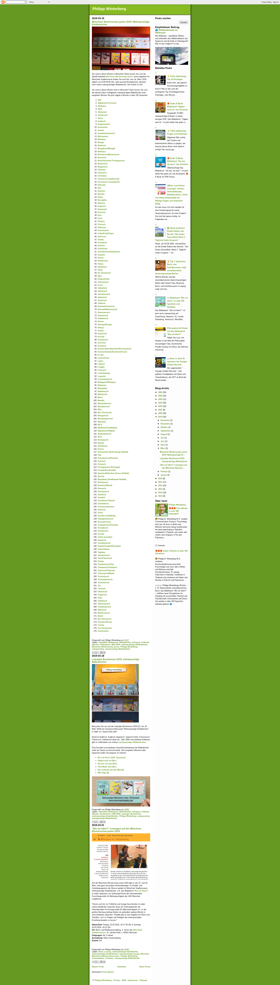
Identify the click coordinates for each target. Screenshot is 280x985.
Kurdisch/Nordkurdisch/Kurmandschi (114, 349)
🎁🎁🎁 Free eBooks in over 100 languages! (178, 511)
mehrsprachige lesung (129, 954)
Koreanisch (103, 340)
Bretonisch (102, 164)
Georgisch (102, 242)
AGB (124, 980)
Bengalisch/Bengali (106, 148)
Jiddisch (101, 303)
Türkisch (102, 588)
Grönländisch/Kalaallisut (109, 252)
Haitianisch (103, 261)
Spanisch (102, 540)
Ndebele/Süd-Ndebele (107, 428)
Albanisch (102, 112)
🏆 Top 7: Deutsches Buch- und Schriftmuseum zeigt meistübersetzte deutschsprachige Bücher (170, 267)
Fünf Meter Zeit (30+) (107, 767)
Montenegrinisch (105, 419)
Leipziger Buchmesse (131, 814)
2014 (160, 492)
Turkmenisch (103, 582)
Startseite (121, 967)
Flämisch (102, 227)
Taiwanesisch (104, 555)
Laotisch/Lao (103, 358)
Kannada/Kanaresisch (107, 309)
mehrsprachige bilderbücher (125, 952)
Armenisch (102, 127)
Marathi (101, 400)
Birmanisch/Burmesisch (108, 154)
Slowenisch (103, 531)
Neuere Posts (98, 967)
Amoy (100, 118)
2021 (160, 410)
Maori (100, 397)
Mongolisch (103, 415)
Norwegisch (103, 440)
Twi (99, 586)
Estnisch (102, 212)
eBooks (95, 644)
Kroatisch (102, 346)
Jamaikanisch (104, 294)
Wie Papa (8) (103, 773)
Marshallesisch (104, 403)
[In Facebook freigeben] (101, 652)
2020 (160, 413)
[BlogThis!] (95, 652)
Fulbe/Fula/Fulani (106, 233)
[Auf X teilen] (98, 652)
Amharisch (102, 115)
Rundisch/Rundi (105, 485)
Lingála (101, 367)
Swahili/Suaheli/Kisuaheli (109, 546)
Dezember (165, 420)
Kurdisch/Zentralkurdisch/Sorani (112, 352)
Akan (100, 109)
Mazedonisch (104, 406)
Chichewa (102, 176)
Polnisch (102, 464)
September (166, 431)
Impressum (133, 980)
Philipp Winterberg (109, 9)
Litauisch (102, 370)
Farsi (100, 218)
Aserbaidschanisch (106, 133)
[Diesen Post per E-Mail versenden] (93, 652)
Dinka (100, 197)
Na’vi (100, 425)
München (145, 954)
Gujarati (101, 255)
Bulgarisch (102, 167)
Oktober (164, 427)
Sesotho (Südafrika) (107, 516)
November (165, 424)
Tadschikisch (104, 549)
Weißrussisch (104, 613)
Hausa (100, 264)
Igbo (100, 276)
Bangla (101, 142)
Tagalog (101, 552)
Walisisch (102, 610)
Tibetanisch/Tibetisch (107, 567)
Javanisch (102, 300)
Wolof (100, 616)
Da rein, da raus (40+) (107, 764)
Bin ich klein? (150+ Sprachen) (111, 757)
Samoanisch (103, 491)
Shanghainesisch (105, 519)
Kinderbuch (105, 644)
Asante (101, 130)
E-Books (145, 642)
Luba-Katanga (104, 373)
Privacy (116, 980)
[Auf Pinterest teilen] (104, 652)
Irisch (100, 285)
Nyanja (101, 443)
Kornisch (102, 343)
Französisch (103, 230)
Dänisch (101, 203)
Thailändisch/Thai (106, 564)
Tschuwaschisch (105, 579)
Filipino (101, 221)
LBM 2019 (115, 814)
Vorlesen (109, 958)
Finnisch (102, 224)
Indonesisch (103, 282)
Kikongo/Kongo (105, 324)
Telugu (101, 561)
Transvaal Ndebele (106, 573)
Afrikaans (102, 106)
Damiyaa (101, 185)
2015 (160, 489)
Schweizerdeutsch (106, 507)
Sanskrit (101, 497)
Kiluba (101, 331)
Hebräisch (102, 267)
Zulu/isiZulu (103, 631)
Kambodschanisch (106, 306)
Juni (163, 441)
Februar (164, 471)
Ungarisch (102, 595)
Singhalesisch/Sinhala (108, 525)
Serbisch (102, 510)
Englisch (102, 206)
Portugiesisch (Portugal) (109, 467)
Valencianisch (104, 604)
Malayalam (102, 388)
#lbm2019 (103, 812)
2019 (160, 417)
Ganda (101, 239)
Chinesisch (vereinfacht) (108, 182)
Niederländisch (104, 434)
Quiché (101, 476)
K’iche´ (101, 355)
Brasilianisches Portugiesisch (111, 161)
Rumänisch (103, 482)
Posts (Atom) (108, 972)
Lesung (107, 952)
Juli (162, 438)
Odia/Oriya (102, 446)
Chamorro (102, 173)
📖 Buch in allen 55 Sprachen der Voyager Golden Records (177, 361)
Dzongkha (102, 200)
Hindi (100, 270)
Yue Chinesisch (105, 628)
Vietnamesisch (104, 607)
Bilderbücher (125, 642)
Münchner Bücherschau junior (119, 76)
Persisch (102, 461)
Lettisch (101, 364)
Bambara (102, 139)
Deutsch (101, 191)
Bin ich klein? (141, 891)
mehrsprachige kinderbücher (134, 644)
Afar (99, 100)
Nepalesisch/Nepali (106, 431)
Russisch (102, 488)
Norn (100, 437)
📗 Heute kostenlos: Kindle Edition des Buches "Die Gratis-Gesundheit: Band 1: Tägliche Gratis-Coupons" (170, 234)
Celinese (101, 170)
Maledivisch (103, 391)
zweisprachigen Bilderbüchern (132, 742)
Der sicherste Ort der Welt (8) (111, 770)
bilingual (136, 642)
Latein (100, 361)
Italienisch (102, 291)
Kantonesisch (104, 312)
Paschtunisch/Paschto (108, 458)
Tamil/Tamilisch (105, 558)
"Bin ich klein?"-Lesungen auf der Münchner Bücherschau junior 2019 (116, 829)
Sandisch (102, 494)
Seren (100, 513)
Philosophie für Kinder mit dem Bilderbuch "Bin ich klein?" (177, 331)
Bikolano (102, 151)
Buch (101, 952)
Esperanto (102, 209)
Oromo (101, 449)
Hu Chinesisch (104, 273)
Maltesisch (102, 394)
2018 (160, 478)
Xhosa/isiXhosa (105, 622)
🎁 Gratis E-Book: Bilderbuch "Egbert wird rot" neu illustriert (177, 106)
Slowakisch (103, 528)
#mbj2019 (103, 642)
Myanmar (102, 422)
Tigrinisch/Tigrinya (106, 570)
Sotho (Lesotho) (105, 537)
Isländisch (102, 288)
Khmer (101, 321)
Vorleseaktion (98, 958)
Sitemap (143, 980)
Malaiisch (102, 385)
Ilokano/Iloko (104, 279)
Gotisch (101, 245)
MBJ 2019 (115, 644)
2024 (160, 399)
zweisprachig (98, 649)
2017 (160, 482)
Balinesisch (103, 136)
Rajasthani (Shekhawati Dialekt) (112, 479)
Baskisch (102, 145)
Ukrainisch (102, 592)
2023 (160, 403)
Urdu (100, 598)
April (163, 445)
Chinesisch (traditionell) (108, 179)
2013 (160, 496)
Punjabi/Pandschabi (107, 470)
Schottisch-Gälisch (106, 500)
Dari (99, 188)
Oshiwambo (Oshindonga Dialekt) (113, 452)
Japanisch (102, 297)
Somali (101, 534)
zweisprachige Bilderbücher (117, 649)
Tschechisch (103, 576)
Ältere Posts (144, 967)
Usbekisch (102, 601)
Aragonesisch (104, 124)
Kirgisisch (102, 333)
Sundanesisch (104, 543)
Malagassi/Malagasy (107, 382)
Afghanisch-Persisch (107, 103)
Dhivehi (101, 194)
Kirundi (101, 337)
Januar (164, 475)
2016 (160, 485)
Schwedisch (103, 503)
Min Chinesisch (105, 412)
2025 (160, 396)
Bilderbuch (113, 642)
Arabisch (102, 121)
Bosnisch (102, 157)
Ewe (100, 215)
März (163, 448)
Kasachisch (103, 315)
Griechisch (102, 249)
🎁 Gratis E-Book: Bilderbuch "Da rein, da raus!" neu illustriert (177, 161)
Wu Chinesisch (104, 619)
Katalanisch (103, 318)
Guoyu (101, 258)
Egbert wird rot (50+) (107, 761)
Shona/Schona (104, 522)
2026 (160, 392)
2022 (160, 406)
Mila (100, 409)
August (164, 434)
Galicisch (102, 236)
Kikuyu (101, 327)
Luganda (102, 376)
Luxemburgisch (105, 379)
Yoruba (101, 625)
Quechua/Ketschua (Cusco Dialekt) (113, 473)
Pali (99, 455)
